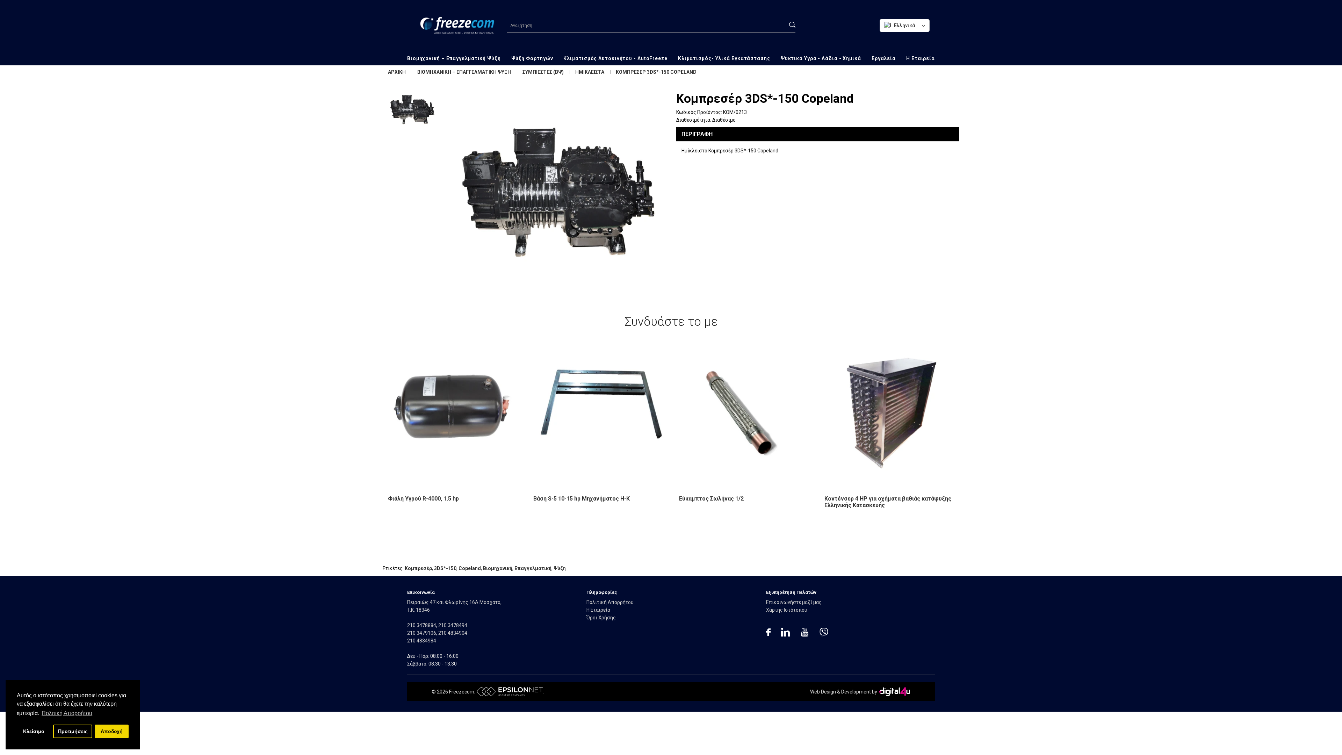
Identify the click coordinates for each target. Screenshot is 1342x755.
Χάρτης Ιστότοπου (786, 610)
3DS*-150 (445, 568)
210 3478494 (452, 625)
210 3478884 (421, 625)
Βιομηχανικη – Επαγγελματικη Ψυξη (464, 72)
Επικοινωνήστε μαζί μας (794, 602)
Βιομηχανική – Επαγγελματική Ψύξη (454, 58)
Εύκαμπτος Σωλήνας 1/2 (711, 498)
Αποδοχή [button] (112, 731)
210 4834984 (421, 640)
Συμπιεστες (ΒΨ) (543, 72)
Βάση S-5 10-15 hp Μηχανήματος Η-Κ (581, 498)
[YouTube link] (804, 633)
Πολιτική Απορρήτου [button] (67, 713)
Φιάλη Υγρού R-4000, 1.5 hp (423, 498)
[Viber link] (824, 633)
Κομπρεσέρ (418, 568)
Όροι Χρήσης (601, 617)
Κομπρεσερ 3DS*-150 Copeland (656, 72)
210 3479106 (421, 633)
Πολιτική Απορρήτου (610, 602)
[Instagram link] (785, 633)
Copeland (470, 568)
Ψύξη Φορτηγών (532, 58)
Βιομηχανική (497, 568)
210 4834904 (452, 633)
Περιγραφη (697, 134)
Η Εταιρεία (920, 58)
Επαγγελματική (532, 568)
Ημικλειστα (589, 72)
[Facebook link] (768, 633)
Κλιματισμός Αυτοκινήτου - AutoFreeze (615, 58)
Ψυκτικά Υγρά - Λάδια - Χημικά (821, 58)
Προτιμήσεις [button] (72, 731)
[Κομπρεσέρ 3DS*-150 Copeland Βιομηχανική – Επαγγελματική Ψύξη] (557, 194)
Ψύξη (560, 568)
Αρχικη (397, 72)
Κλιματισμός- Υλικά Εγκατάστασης (724, 58)
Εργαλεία (884, 58)
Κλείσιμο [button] (33, 731)
